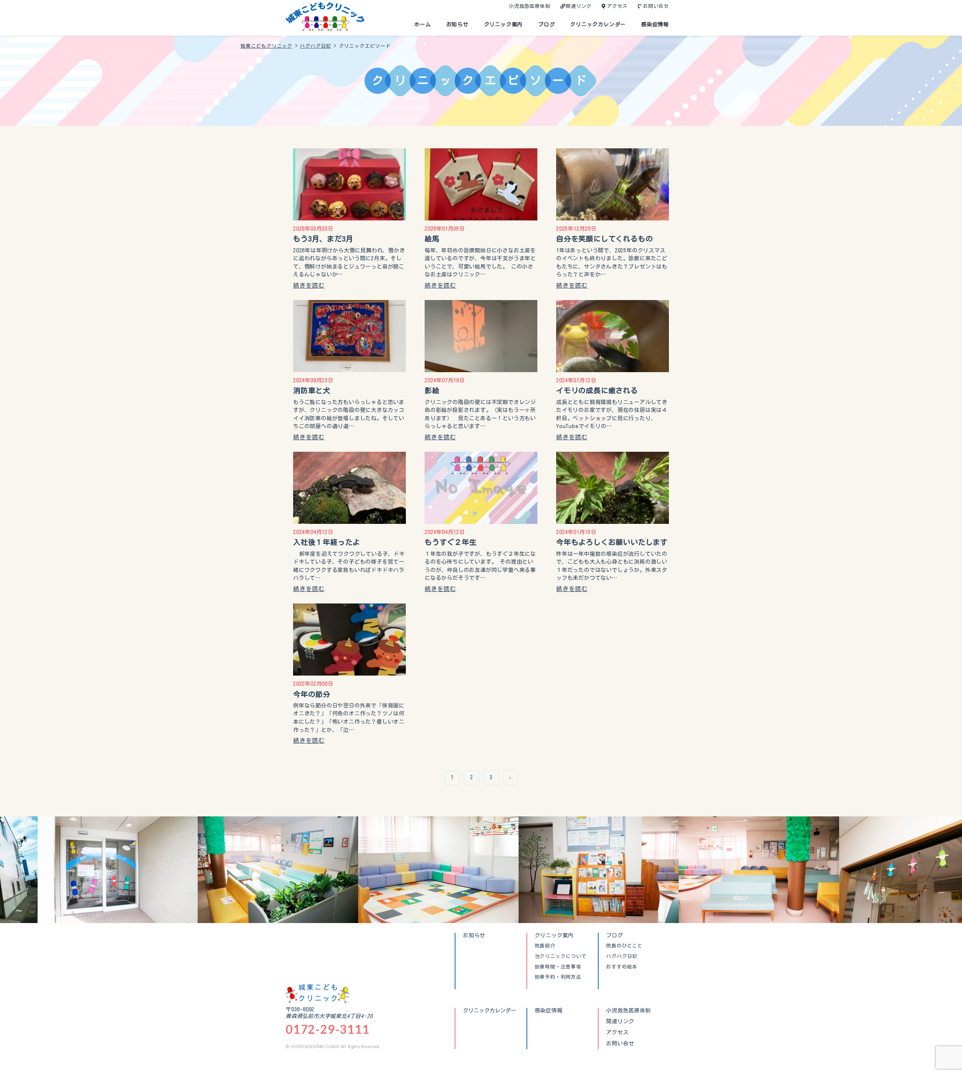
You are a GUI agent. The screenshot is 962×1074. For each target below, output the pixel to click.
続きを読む (309, 285)
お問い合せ (656, 6)
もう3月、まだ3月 (323, 238)
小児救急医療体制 (529, 6)
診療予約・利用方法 (558, 977)
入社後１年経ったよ (326, 542)
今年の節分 (311, 694)
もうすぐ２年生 (451, 542)
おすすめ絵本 (621, 967)
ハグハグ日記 (621, 956)
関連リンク (578, 6)
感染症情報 (655, 24)
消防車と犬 (311, 390)
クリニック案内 (503, 24)
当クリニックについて (561, 956)
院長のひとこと (624, 946)
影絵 (432, 390)
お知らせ (457, 24)
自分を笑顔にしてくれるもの (604, 238)
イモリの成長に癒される (597, 390)
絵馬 (432, 238)
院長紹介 (545, 946)
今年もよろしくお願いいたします (612, 542)
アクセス (617, 6)
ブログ (546, 24)
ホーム (422, 24)
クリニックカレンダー (598, 24)
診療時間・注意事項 (558, 967)
